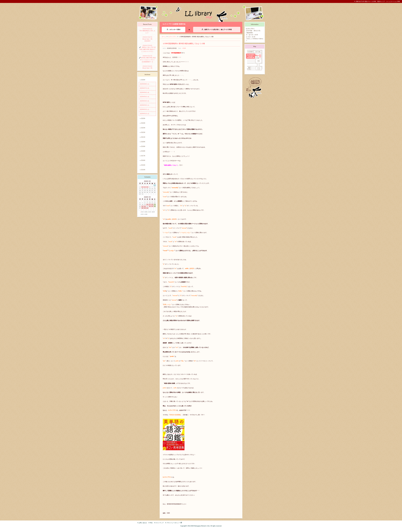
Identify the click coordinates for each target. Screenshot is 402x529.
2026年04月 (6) (144, 101)
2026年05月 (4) (144, 96)
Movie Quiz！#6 (147, 67)
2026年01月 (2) (144, 113)
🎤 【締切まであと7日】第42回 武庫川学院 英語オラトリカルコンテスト (147, 48)
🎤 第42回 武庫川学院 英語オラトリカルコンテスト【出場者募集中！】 (147, 59)
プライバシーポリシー (173, 523)
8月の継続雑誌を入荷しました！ (147, 31)
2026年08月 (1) (144, 84)
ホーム (164, 36)
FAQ (151, 523)
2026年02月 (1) (144, 109)
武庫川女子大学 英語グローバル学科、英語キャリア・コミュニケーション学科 (378, 1)
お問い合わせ (143, 523)
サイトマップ (159, 523)
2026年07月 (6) (144, 88)
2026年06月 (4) (144, 92)
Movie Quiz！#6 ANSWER (148, 39)
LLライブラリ (172, 36)
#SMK (184, 48)
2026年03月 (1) (144, 105)
